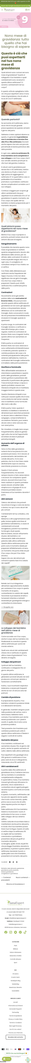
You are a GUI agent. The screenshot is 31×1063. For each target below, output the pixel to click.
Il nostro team (15, 977)
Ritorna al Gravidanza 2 (15, 884)
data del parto (11, 868)
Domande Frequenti (15, 1009)
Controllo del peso (15, 959)
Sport (15, 962)
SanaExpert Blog (15, 981)
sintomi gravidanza (7, 872)
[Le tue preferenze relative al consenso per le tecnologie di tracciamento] (28, 1060)
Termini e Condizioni (15, 1022)
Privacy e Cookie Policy (15, 1019)
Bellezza (15, 949)
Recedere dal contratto (15, 1037)
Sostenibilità (15, 991)
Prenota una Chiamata (15, 1033)
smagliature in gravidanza (9, 873)
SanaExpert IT (17, 1056)
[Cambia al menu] (2, 10)
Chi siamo (15, 974)
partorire (15, 870)
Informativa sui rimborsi (15, 1005)
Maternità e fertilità (15, 956)
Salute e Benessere (15, 952)
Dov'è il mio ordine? (15, 1029)
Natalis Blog (15, 984)
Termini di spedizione (15, 1016)
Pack (15, 945)
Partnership (15, 1012)
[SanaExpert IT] (9, 10)
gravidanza (4, 870)
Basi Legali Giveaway (15, 1026)
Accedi (15, 1002)
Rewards (3, 1062)
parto (10, 870)
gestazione (20, 868)
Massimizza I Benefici (15, 987)
